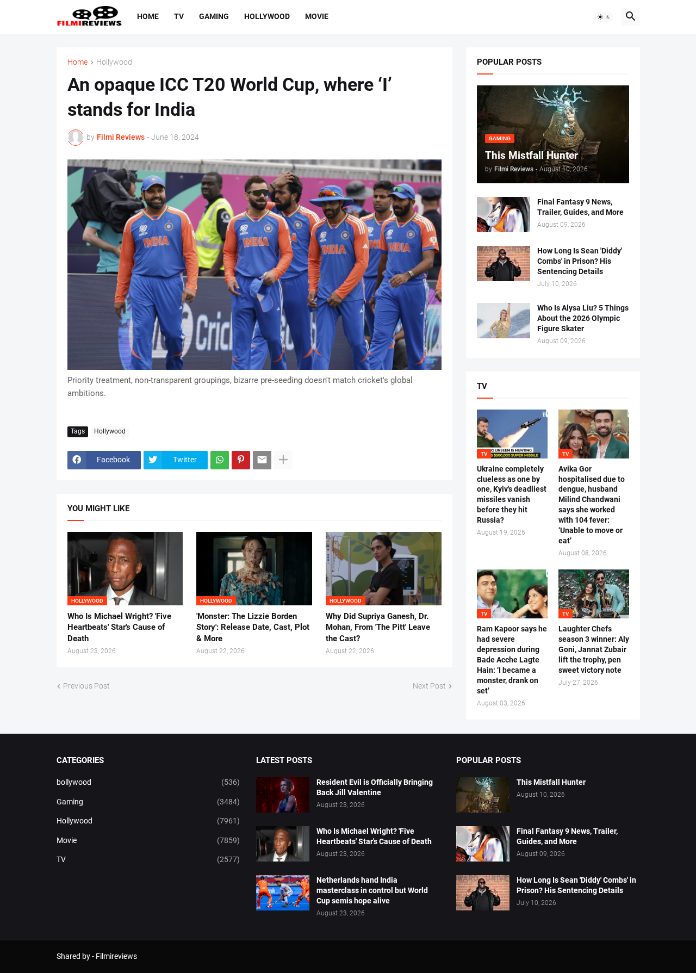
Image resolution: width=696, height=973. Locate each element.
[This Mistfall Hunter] (482, 795)
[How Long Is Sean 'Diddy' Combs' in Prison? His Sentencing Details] (503, 263)
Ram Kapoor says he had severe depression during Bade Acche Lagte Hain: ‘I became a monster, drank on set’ (512, 659)
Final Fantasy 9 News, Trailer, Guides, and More (580, 206)
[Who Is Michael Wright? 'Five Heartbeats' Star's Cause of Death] (282, 844)
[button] (604, 16)
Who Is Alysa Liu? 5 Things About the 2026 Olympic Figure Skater (583, 318)
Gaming (214, 16)
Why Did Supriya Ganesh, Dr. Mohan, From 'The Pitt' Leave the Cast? (378, 627)
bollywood (148, 782)
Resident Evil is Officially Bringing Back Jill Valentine (374, 787)
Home (148, 16)
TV (179, 16)
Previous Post (86, 685)
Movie (316, 16)
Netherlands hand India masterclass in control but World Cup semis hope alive (372, 890)
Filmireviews (116, 956)
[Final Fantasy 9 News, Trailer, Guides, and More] (503, 214)
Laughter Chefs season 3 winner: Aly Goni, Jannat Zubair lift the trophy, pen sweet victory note (593, 649)
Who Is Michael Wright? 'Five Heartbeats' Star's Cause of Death (119, 627)
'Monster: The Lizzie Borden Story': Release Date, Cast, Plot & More (252, 627)
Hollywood (267, 16)
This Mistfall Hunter (551, 782)
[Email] (262, 460)
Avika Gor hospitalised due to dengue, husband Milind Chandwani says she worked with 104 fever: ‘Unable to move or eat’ (591, 504)
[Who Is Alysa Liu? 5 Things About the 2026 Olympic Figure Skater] (503, 320)
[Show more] (283, 460)
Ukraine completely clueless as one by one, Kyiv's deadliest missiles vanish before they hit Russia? (511, 494)
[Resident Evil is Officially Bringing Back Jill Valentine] (282, 795)
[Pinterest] (241, 460)
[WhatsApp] (219, 460)
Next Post (429, 685)
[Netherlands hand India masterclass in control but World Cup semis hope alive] (282, 892)
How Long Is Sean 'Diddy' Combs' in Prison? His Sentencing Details (579, 261)
